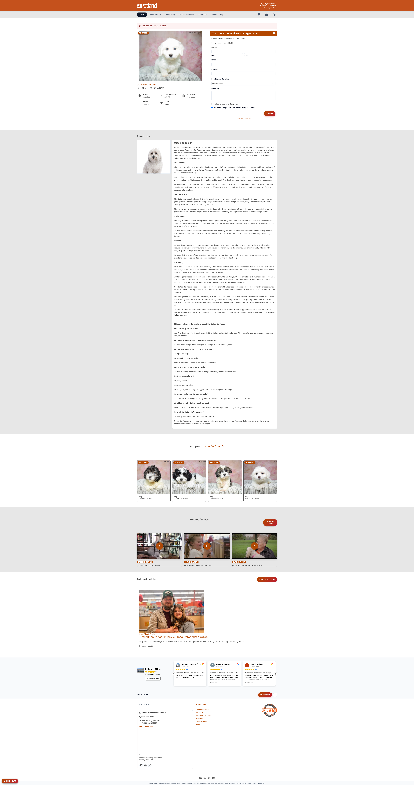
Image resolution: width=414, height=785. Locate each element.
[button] (275, 674)
